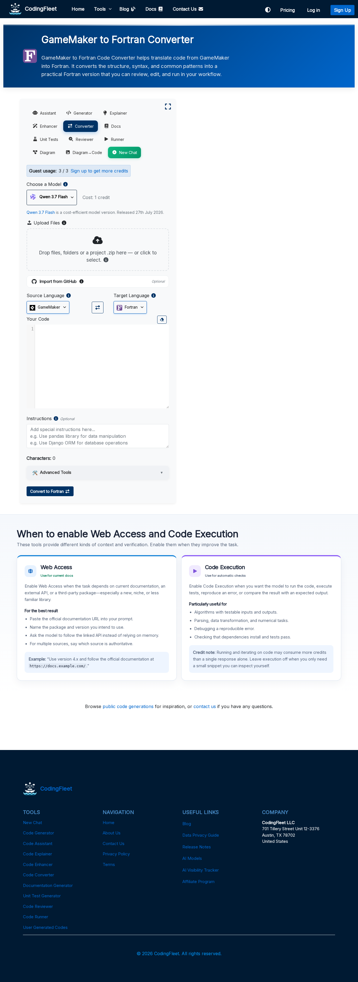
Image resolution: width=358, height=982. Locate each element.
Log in (315, 10)
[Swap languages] (97, 307)
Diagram (47, 152)
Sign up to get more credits (99, 171)
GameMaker (48, 307)
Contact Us (185, 9)
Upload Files (49, 223)
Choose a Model (44, 184)
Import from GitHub (102, 282)
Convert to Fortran (47, 491)
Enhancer (48, 126)
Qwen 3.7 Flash (41, 212)
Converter (84, 126)
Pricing (289, 10)
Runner (117, 139)
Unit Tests (49, 139)
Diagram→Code (87, 152)
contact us (205, 706)
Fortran (131, 307)
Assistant (48, 113)
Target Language (131, 295)
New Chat (128, 152)
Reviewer (84, 139)
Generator (83, 113)
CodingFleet (39, 8)
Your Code (38, 319)
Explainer (118, 113)
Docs (151, 9)
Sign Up (342, 10)
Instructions (39, 418)
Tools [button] (100, 9)
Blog (124, 9)
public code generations (128, 706)
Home (78, 9)
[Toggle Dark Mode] (267, 10)
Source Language (45, 295)
